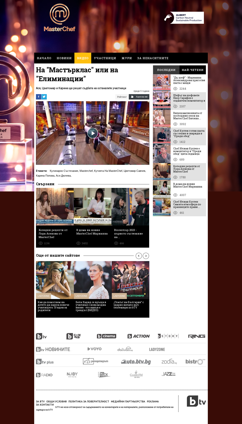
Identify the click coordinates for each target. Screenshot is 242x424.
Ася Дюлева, (63, 175)
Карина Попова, (45, 175)
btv (51, 334)
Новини (64, 58)
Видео (83, 58)
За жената (158, 350)
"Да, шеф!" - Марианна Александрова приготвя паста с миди (189, 80)
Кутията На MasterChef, (108, 170)
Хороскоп (172, 361)
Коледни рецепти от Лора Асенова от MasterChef (186, 168)
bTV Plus (51, 361)
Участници (105, 58)
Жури (127, 58)
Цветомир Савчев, (135, 170)
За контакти (45, 404)
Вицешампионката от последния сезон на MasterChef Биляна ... (187, 115)
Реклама (153, 401)
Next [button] (145, 255)
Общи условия (56, 401)
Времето (125, 349)
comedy (81, 334)
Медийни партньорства (128, 401)
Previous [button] (138, 255)
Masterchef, (86, 170)
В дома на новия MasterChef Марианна (187, 185)
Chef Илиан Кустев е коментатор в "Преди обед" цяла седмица (187, 151)
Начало (44, 58)
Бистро (196, 362)
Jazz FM (169, 374)
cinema (112, 334)
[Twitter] (44, 96)
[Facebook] (38, 96)
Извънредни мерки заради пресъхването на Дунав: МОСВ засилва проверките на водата (130, 306)
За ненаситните (152, 58)
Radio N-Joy (82, 374)
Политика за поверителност (88, 401)
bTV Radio (51, 375)
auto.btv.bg (136, 362)
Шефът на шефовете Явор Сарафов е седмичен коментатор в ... (189, 99)
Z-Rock (114, 374)
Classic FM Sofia (146, 374)
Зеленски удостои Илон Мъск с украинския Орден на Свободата (93, 304)
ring (197, 334)
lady (173, 334)
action (142, 334)
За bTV (40, 401)
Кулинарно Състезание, (64, 170)
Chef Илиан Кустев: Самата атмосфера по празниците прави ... (187, 204)
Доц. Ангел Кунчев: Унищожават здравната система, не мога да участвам (53, 306)
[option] (55, 289)
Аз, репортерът (96, 361)
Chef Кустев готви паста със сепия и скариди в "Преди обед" (188, 133)
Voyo (94, 349)
